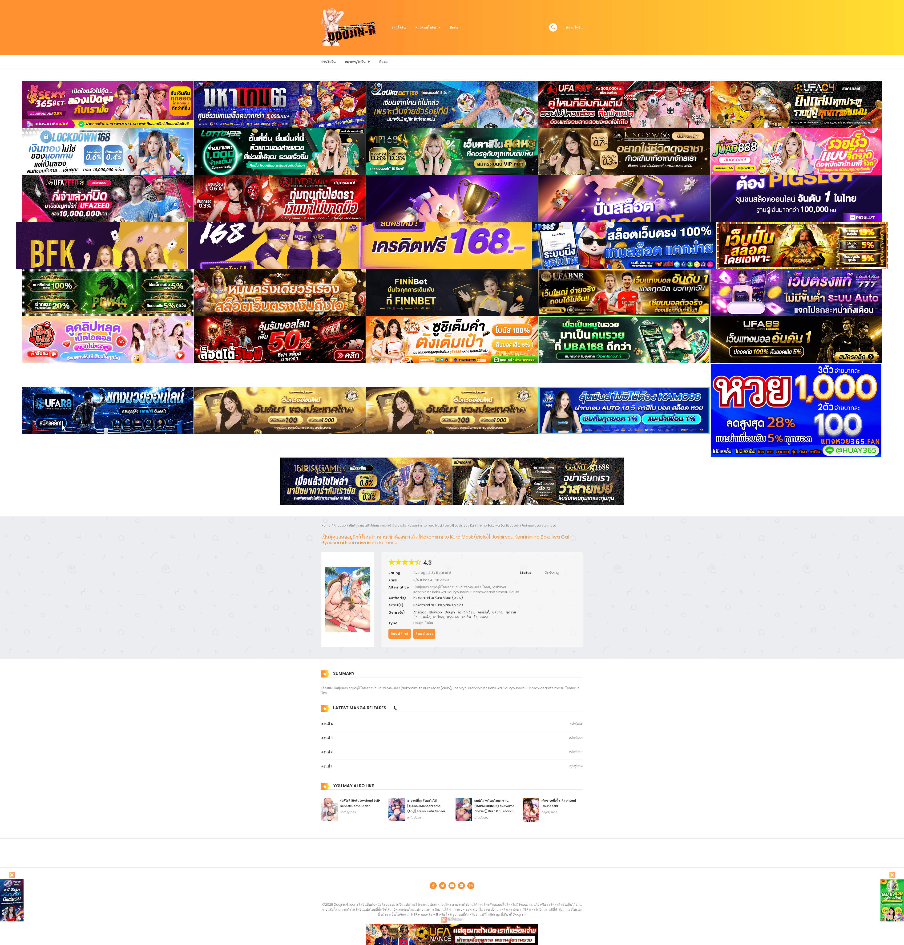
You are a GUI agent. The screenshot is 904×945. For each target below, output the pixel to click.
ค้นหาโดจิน (574, 27)
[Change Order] (395, 708)
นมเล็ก (425, 617)
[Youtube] (452, 885)
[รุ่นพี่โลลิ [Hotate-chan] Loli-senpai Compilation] (329, 809)
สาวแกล (453, 617)
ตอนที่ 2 (327, 752)
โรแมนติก (481, 617)
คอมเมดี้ (483, 612)
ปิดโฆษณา (455, 919)
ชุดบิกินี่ (497, 612)
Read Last (424, 633)
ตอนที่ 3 (327, 738)
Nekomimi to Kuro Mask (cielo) (438, 597)
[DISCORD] (470, 885)
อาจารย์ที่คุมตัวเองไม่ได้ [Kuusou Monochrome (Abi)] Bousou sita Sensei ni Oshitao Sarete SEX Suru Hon (427, 811)
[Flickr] (461, 885)
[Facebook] (433, 885)
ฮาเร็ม (466, 617)
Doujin (450, 612)
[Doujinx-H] (348, 27)
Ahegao (340, 525)
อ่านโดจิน (398, 27)
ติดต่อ (454, 27)
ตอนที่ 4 (327, 724)
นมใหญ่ (438, 617)
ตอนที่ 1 (326, 766)
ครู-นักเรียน (466, 612)
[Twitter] (442, 885)
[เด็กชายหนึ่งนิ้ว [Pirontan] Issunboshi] (531, 809)
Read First (399, 633)
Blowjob (435, 612)
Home (326, 525)
